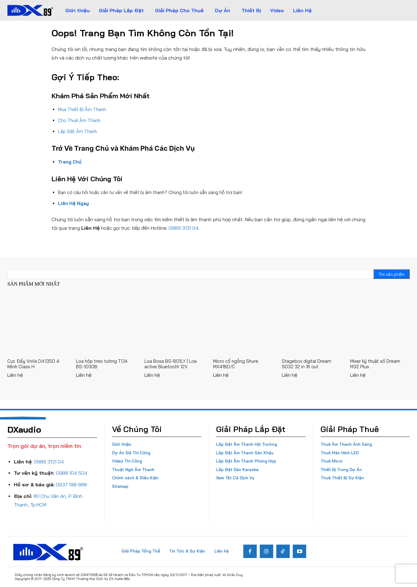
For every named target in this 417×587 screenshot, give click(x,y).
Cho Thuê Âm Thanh (79, 120)
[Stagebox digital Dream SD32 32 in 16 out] (311, 324)
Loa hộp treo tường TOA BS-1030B (102, 363)
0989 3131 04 (183, 228)
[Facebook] (250, 551)
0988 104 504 (71, 473)
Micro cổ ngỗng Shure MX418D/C (235, 363)
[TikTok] (283, 551)
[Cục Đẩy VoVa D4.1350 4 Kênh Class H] (37, 324)
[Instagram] (266, 551)
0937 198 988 (71, 484)
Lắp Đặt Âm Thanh (77, 131)
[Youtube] (299, 551)
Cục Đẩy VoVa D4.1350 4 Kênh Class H (33, 363)
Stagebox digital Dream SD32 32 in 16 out (306, 363)
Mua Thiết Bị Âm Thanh (82, 109)
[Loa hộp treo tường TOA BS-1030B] (106, 324)
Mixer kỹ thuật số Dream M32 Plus (375, 363)
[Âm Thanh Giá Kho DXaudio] (30, 10)
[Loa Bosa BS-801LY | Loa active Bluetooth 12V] (174, 324)
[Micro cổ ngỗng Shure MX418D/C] (243, 324)
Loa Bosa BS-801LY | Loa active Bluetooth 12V (170, 363)
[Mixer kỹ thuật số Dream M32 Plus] (380, 324)
